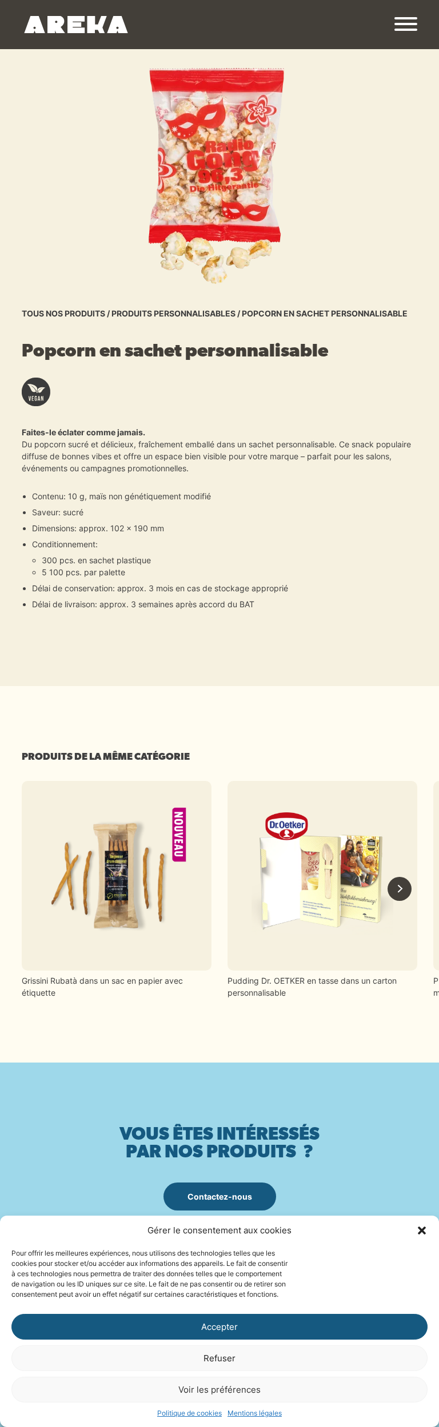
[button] (422, 1230)
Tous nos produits (63, 313)
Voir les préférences (219, 1389)
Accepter (219, 1326)
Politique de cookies (189, 1413)
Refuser (219, 1358)
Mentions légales (255, 1413)
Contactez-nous (219, 1196)
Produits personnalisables (173, 313)
